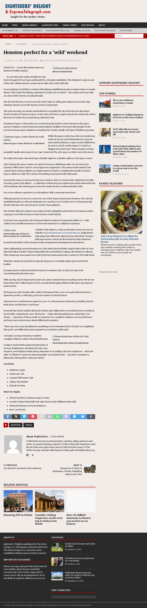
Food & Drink (59, 60)
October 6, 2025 (73, 564)
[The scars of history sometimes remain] (105, 103)
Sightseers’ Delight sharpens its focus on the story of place (128, 116)
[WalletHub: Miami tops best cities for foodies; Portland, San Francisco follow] (57, 576)
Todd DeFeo (32, 60)
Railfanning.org (10, 31)
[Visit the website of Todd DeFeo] (27, 455)
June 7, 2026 (120, 121)
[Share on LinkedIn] (24, 416)
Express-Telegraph (32, 31)
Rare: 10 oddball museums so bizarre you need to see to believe (78, 519)
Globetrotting (50, 25)
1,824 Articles (57, 436)
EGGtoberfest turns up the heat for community (79, 559)
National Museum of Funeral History (61, 233)
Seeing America (29, 25)
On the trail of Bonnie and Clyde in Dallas (80, 545)
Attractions (126, 31)
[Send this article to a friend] (41, 416)
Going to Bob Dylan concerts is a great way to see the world (128, 168)
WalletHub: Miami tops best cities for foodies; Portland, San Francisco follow (80, 575)
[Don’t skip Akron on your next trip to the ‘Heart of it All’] (105, 132)
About (102, 25)
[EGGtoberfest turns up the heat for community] (57, 561)
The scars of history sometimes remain (123, 101)
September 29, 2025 (75, 581)
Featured (47, 60)
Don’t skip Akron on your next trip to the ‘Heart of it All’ (126, 132)
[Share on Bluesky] (83, 416)
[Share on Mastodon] (66, 416)
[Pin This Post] (33, 416)
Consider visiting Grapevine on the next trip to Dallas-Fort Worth (48, 519)
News (15, 25)
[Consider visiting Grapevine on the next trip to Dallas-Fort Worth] (49, 501)
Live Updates (87, 25)
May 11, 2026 (120, 138)
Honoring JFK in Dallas (18, 515)
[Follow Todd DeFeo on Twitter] (31, 455)
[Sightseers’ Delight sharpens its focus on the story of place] (105, 117)
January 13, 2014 (15, 60)
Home (5, 25)
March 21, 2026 (121, 157)
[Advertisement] (121, 60)
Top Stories (107, 93)
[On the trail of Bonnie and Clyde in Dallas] (57, 547)
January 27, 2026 (121, 174)
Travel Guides (70, 25)
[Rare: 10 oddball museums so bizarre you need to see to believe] (81, 501)
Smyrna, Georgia (82, 31)
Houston (15, 425)
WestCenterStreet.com (57, 31)
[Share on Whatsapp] (58, 416)
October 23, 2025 (74, 550)
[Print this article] (49, 416)
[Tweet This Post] (16, 416)
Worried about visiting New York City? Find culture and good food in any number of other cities (127, 150)
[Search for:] (129, 35)
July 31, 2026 (120, 106)
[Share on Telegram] (74, 416)
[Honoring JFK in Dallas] (18, 501)
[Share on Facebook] (8, 416)
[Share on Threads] (91, 416)
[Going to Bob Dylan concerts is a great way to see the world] (105, 168)
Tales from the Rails (104, 31)
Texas (29, 425)
